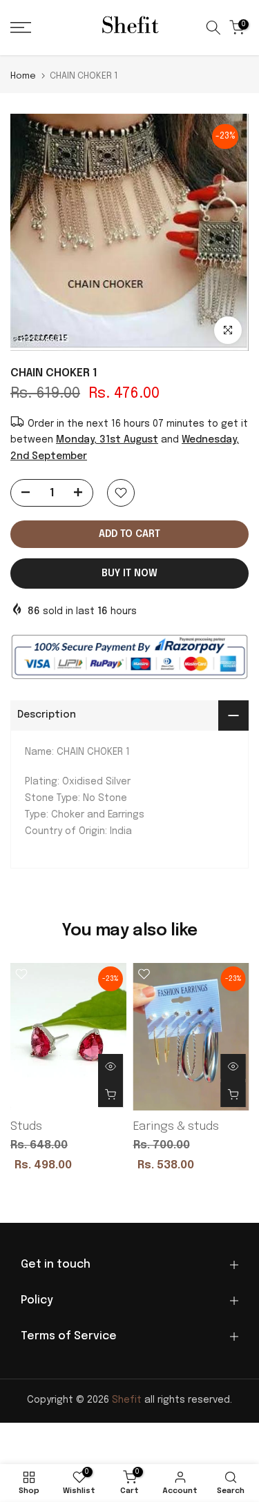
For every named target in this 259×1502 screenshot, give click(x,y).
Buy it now (129, 573)
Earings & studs (176, 1127)
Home (23, 76)
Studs (26, 1127)
